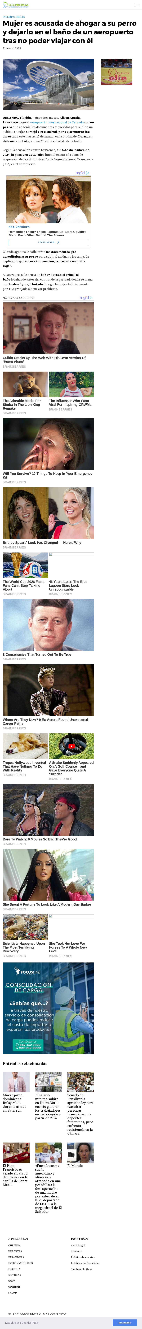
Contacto (76, 1251)
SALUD (12, 1292)
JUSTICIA (14, 1269)
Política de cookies (83, 1257)
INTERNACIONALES (14, 17)
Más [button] (35, 1322)
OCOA (11, 1281)
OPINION (14, 1287)
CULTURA (14, 1245)
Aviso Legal (78, 1245)
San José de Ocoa (81, 1269)
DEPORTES (15, 1251)
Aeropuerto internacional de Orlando (57, 122)
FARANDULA (16, 1257)
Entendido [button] (125, 1322)
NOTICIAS (14, 1275)
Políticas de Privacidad (85, 1263)
